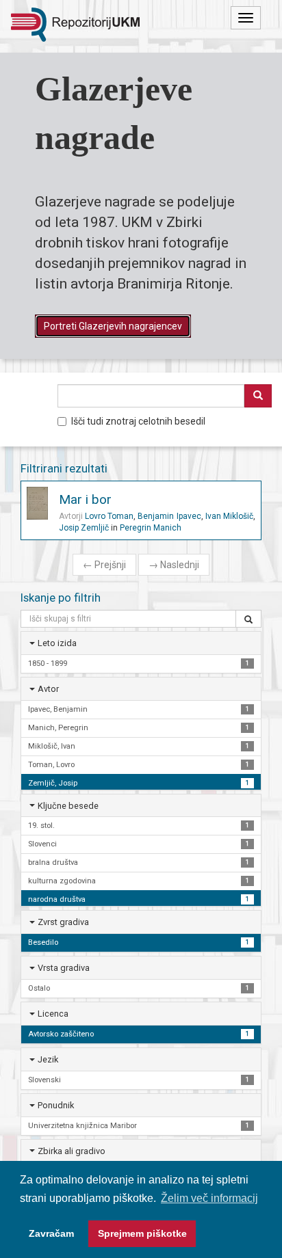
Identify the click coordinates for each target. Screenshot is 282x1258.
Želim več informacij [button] (209, 1198)
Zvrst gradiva (63, 922)
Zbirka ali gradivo (71, 1151)
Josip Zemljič (84, 528)
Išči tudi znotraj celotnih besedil (138, 421)
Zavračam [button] (51, 1233)
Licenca (53, 1013)
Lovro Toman (109, 516)
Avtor (48, 689)
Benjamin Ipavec (169, 516)
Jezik (48, 1059)
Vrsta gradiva (64, 968)
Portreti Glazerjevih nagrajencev (113, 326)
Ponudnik (56, 1105)
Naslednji (174, 564)
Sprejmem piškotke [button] (142, 1233)
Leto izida (57, 643)
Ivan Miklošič (229, 516)
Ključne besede (68, 806)
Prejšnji (104, 564)
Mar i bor (85, 499)
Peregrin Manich (150, 528)
